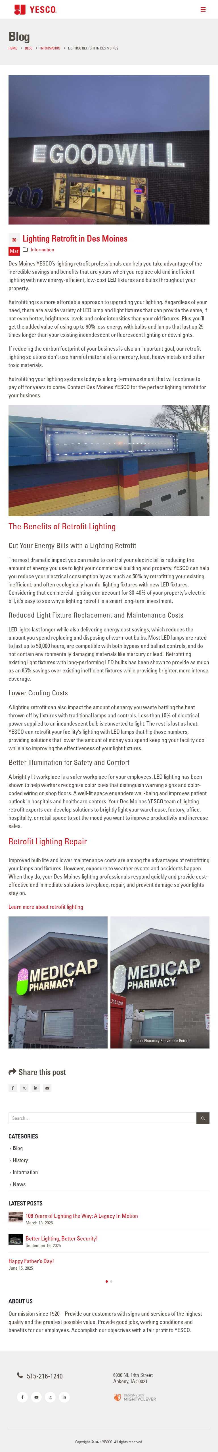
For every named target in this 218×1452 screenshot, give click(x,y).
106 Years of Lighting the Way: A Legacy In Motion (82, 1215)
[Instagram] (50, 1397)
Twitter (24, 1088)
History (20, 1160)
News (19, 1184)
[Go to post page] (16, 1217)
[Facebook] (22, 1397)
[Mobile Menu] (203, 9)
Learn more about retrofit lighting (46, 906)
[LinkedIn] (64, 1397)
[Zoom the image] (134, 1397)
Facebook (13, 1088)
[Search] (202, 1118)
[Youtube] (36, 1397)
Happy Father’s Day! (31, 1261)
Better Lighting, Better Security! (62, 1238)
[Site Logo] (35, 9)
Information (42, 249)
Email (47, 1088)
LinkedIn (36, 1088)
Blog (18, 1148)
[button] (106, 1281)
